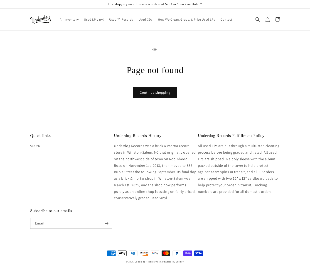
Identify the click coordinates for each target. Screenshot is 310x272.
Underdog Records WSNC (148, 261)
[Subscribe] (107, 223)
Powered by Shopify (173, 261)
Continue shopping (155, 92)
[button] (258, 19)
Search (35, 146)
